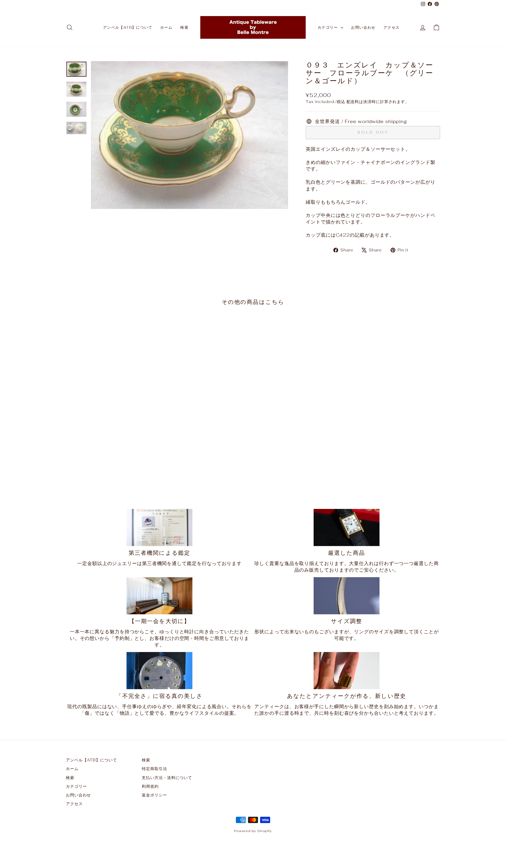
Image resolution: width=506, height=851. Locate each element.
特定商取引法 (154, 768)
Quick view (110, 445)
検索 (184, 27)
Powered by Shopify (253, 831)
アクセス (391, 27)
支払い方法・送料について (167, 777)
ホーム (166, 27)
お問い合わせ (363, 27)
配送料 (353, 101)
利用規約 (150, 786)
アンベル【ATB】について (127, 27)
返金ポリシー (154, 794)
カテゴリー (328, 27)
